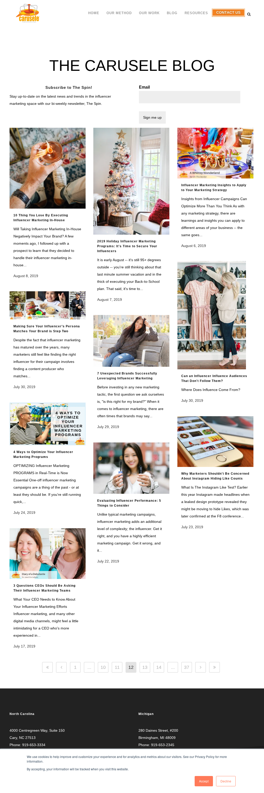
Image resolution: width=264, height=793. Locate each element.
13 (144, 667)
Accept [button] (204, 781)
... (89, 667)
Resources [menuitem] (196, 13)
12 (131, 667)
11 (117, 667)
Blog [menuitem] (172, 13)
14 (158, 667)
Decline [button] (225, 781)
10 (103, 667)
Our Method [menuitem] (119, 13)
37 (186, 667)
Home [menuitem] (93, 13)
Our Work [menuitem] (149, 13)
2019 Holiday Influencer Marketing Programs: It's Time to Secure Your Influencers (127, 246)
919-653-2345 (162, 745)
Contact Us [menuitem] (227, 17)
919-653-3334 (33, 745)
